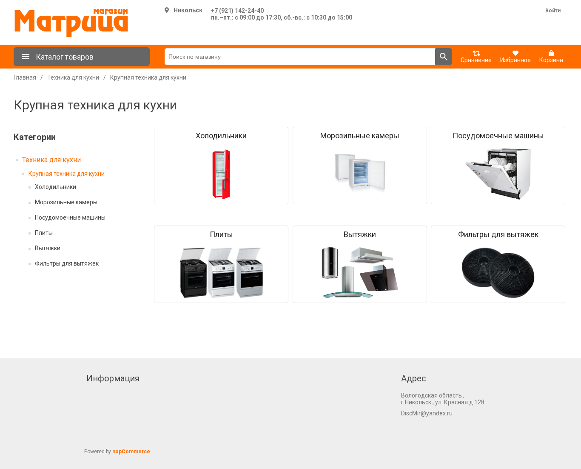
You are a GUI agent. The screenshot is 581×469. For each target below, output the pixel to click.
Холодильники (55, 186)
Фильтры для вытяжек (67, 263)
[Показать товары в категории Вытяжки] (360, 272)
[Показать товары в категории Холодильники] (221, 174)
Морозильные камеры (66, 202)
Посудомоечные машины (70, 217)
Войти (553, 11)
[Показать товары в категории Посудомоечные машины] (498, 174)
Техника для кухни (51, 160)
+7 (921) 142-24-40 (237, 10)
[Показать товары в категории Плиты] (221, 272)
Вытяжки (47, 248)
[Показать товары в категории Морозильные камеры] (360, 174)
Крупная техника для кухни (66, 173)
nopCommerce (131, 452)
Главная (25, 77)
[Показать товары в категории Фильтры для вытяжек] (498, 272)
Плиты (44, 232)
